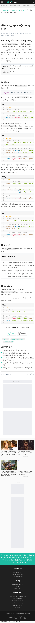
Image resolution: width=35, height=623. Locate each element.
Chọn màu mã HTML (17, 600)
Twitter (30, 560)
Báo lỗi (17, 586)
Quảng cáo (17, 588)
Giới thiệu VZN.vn (17, 572)
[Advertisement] (18, 19)
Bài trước (7, 374)
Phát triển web (15, 6)
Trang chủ (4, 6)
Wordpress (26, 6)
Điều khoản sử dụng (17, 574)
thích (16, 557)
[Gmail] (25, 617)
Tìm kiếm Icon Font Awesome (18, 596)
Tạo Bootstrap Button (17, 603)
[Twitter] (20, 617)
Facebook (22, 560)
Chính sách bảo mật (17, 576)
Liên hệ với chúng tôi (17, 584)
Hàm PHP (6, 339)
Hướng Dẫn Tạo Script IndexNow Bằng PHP (17, 368)
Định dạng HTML (17, 605)
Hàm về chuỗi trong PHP (18, 339)
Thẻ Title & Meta (17, 598)
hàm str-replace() (9, 341)
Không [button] (23, 333)
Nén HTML (17, 607)
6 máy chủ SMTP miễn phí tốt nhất (14, 350)
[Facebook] (16, 617)
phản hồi (30, 557)
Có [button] (13, 333)
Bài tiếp (29, 374)
